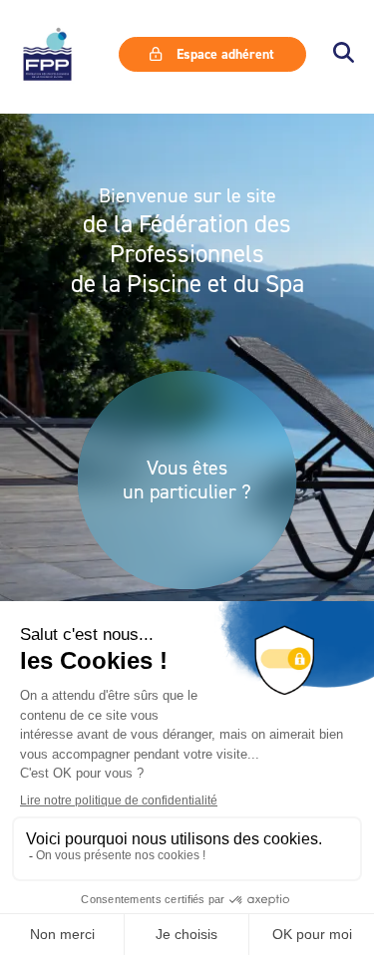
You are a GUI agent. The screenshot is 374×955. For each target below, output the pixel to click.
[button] (343, 54)
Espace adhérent (223, 54)
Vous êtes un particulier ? (187, 479)
